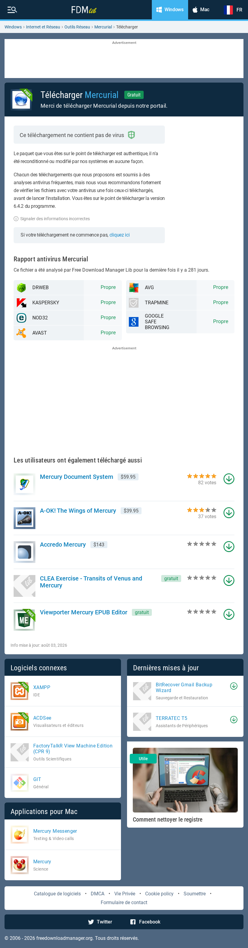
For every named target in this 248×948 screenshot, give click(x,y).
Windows (13, 27)
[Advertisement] (124, 59)
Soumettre (195, 894)
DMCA (97, 894)
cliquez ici (119, 235)
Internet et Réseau (43, 27)
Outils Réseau (77, 27)
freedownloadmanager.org (64, 938)
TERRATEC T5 (171, 718)
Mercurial (103, 27)
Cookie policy (159, 894)
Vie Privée (124, 894)
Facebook (149, 922)
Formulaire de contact (124, 902)
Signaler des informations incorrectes (55, 218)
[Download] (233, 686)
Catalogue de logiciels (57, 894)
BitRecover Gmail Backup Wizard (184, 687)
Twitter (104, 922)
